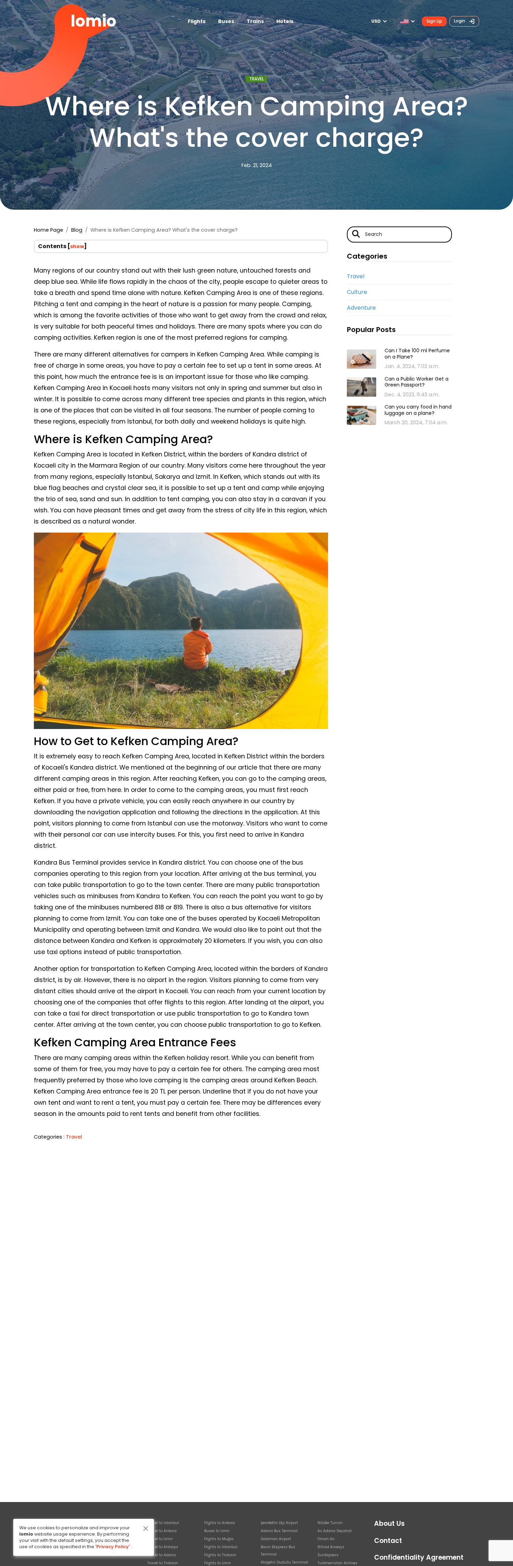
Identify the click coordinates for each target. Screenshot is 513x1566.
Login (460, 21)
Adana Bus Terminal (279, 1530)
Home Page (48, 229)
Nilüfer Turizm (330, 1522)
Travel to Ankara (162, 1530)
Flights (197, 21)
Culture (357, 292)
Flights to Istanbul (220, 1547)
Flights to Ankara (219, 1522)
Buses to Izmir (217, 1530)
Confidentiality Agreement (418, 1557)
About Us (389, 1523)
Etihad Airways (331, 1547)
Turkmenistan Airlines (337, 1563)
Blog (76, 229)
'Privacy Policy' (112, 1547)
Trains (255, 21)
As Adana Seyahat (335, 1530)
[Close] (146, 1528)
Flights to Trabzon (220, 1555)
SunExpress (328, 1555)
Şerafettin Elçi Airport (279, 1522)
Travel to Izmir (160, 1539)
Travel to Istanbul (163, 1522)
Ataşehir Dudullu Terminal (284, 1562)
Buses (226, 21)
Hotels (284, 21)
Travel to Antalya (162, 1547)
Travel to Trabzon (162, 1563)
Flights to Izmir (217, 1563)
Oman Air (326, 1539)
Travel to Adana (161, 1555)
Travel (256, 79)
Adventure (361, 308)
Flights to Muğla (218, 1539)
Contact (388, 1540)
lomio (93, 21)
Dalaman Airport (276, 1539)
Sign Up (434, 21)
